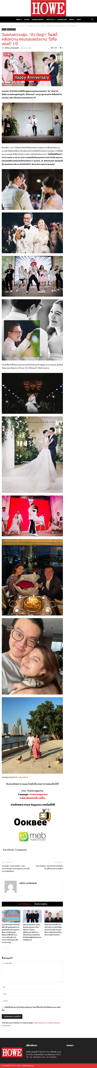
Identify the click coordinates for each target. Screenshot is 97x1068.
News (12, 26)
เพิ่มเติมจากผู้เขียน (40, 904)
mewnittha (23, 777)
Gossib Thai (20, 26)
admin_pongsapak (12, 48)
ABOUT (71, 19)
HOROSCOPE (62, 19)
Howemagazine (39, 794)
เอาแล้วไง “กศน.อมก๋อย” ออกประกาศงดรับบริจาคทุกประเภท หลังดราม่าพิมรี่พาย (16, 868)
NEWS (18, 19)
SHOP (79, 19)
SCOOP (26, 19)
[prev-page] (3, 947)
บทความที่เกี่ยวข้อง (24, 904)
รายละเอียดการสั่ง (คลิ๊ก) (32, 798)
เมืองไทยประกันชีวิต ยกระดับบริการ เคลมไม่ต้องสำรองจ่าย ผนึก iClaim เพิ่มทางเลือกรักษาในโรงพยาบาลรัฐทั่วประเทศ (53, 929)
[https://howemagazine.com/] (48, 8)
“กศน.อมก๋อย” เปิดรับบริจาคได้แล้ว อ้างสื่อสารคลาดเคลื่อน (49, 867)
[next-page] (7, 947)
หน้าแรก (4, 26)
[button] (92, 19)
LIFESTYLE (50, 19)
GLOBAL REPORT (38, 19)
